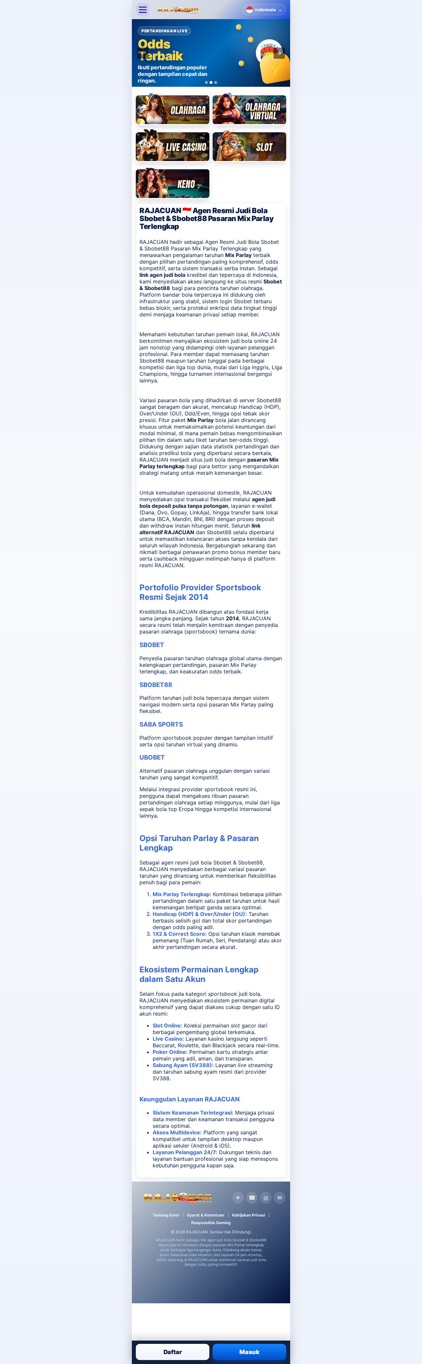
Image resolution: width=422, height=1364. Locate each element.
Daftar (173, 1351)
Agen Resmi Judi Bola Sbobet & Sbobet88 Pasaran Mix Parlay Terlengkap (209, 245)
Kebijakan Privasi (248, 1215)
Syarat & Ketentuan (205, 1215)
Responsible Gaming (211, 1222)
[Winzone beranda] (196, 10)
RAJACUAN (265, 334)
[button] (142, 53)
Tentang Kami (166, 1215)
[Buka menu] (142, 9)
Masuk (249, 1351)
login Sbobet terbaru (246, 301)
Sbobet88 (268, 400)
